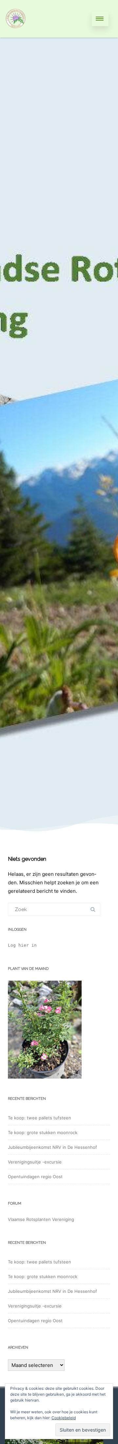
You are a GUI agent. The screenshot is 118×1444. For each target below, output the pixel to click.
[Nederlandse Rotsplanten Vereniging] (15, 35)
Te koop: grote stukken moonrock (42, 1132)
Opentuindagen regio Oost (35, 1176)
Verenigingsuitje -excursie (35, 1161)
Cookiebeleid (63, 1417)
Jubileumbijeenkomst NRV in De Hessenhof (52, 1147)
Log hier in (22, 945)
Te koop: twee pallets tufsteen (39, 1117)
